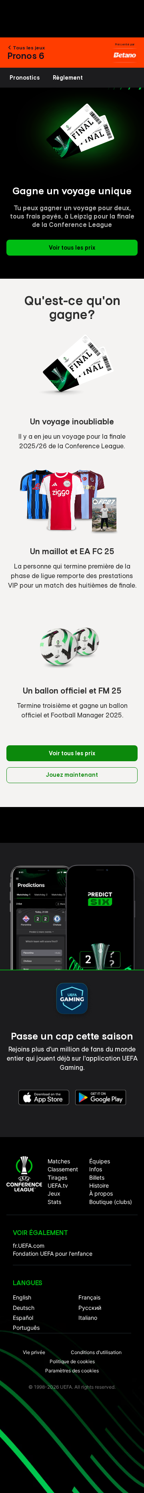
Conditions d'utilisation (96, 1352)
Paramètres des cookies (72, 1371)
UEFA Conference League (24, 1174)
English (22, 1297)
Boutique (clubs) (110, 1201)
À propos (101, 1193)
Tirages (57, 1177)
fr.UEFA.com (28, 1245)
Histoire (99, 1185)
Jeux (54, 1193)
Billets (96, 1177)
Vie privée (34, 1352)
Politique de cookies (72, 1361)
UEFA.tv (58, 1185)
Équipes (99, 1161)
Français (89, 1297)
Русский (89, 1307)
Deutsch (23, 1307)
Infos (95, 1169)
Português (26, 1327)
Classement (63, 1169)
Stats (54, 1201)
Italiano (87, 1317)
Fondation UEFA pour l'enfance (52, 1253)
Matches (59, 1161)
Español (23, 1317)
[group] (24, 78)
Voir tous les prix (72, 247)
